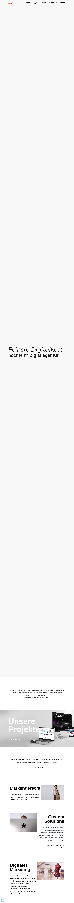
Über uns (35, 2)
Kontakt (63, 2)
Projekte (43, 2)
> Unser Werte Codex (37, 768)
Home (28, 2)
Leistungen (53, 2)
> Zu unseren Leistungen (18, 894)
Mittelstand (29, 695)
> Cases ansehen (14, 739)
